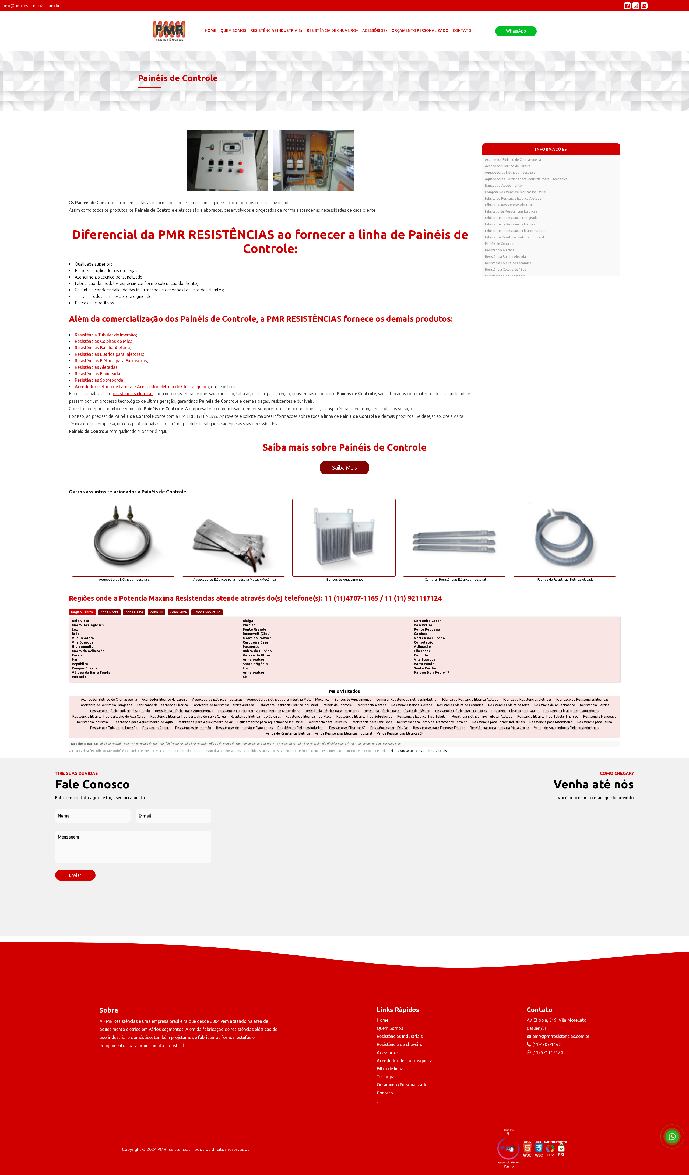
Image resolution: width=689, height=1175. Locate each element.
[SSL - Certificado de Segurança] (561, 1149)
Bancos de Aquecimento (503, 185)
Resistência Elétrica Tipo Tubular (422, 716)
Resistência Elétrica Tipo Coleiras (256, 716)
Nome (63, 815)
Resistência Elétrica (594, 705)
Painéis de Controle (499, 243)
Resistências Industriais (400, 1036)
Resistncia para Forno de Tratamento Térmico (432, 722)
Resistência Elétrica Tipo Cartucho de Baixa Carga (188, 716)
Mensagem (68, 837)
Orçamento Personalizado (420, 30)
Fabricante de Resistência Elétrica (510, 224)
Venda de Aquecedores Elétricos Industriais (566, 727)
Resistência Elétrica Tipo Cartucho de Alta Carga (109, 716)
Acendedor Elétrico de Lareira (507, 166)
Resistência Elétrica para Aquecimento (184, 710)
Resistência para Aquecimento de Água (143, 722)
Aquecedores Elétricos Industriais (510, 172)
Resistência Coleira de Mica (505, 269)
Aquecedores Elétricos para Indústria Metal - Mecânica (526, 179)
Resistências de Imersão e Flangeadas (244, 727)
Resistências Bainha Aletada (102, 347)
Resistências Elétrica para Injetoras (109, 354)
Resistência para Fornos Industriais (498, 722)
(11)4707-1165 (546, 1044)
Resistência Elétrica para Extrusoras (332, 710)
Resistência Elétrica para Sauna (515, 710)
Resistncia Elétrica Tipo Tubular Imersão (547, 716)
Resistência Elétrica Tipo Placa (309, 716)
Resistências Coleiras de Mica (104, 341)
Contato (462, 30)
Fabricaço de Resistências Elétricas (511, 211)
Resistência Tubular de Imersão (105, 334)
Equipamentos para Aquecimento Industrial (270, 722)
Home (210, 30)
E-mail (145, 815)
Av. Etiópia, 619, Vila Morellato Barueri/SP (556, 1024)
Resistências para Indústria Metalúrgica (499, 727)
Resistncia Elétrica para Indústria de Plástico (397, 710)
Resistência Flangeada (600, 716)
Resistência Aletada (500, 250)
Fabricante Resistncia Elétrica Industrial (514, 237)
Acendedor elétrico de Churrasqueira (173, 386)
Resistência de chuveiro (400, 1044)
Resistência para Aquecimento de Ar (205, 722)
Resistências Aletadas (96, 367)
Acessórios (388, 1052)
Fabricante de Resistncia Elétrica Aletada (515, 230)
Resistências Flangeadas (98, 373)
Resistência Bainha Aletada (505, 256)
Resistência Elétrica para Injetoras (461, 710)
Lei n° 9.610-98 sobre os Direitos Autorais (418, 750)
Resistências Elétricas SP (347, 727)
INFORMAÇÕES (551, 149)
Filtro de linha (390, 1068)
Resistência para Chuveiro (327, 722)
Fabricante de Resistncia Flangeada (511, 218)
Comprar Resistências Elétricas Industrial (515, 192)
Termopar (386, 1076)
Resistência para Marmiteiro (550, 722)
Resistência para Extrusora (372, 722)
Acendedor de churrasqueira (405, 1060)
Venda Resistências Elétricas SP (400, 733)
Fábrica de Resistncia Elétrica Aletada (513, 198)
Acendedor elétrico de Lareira (103, 386)
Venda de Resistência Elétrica (288, 733)
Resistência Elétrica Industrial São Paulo (120, 710)
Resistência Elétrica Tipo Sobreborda (364, 716)
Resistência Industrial (93, 722)
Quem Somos (233, 30)
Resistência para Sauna (594, 722)
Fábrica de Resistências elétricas (509, 205)
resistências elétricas (133, 393)
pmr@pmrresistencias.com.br (560, 1036)
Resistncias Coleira (156, 727)
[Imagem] (227, 160)
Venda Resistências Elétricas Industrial (343, 733)
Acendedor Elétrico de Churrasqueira (513, 159)
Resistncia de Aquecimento (505, 276)
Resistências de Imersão (193, 727)
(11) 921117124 (547, 1052)
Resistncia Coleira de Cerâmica (508, 263)
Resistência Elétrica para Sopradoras (571, 710)
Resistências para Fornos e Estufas (439, 727)
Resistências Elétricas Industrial (300, 727)
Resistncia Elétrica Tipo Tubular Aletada (482, 716)
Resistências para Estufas (389, 727)
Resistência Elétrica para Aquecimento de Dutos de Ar (259, 710)
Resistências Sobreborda (99, 380)
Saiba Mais (344, 467)
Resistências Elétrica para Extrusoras (111, 360)
